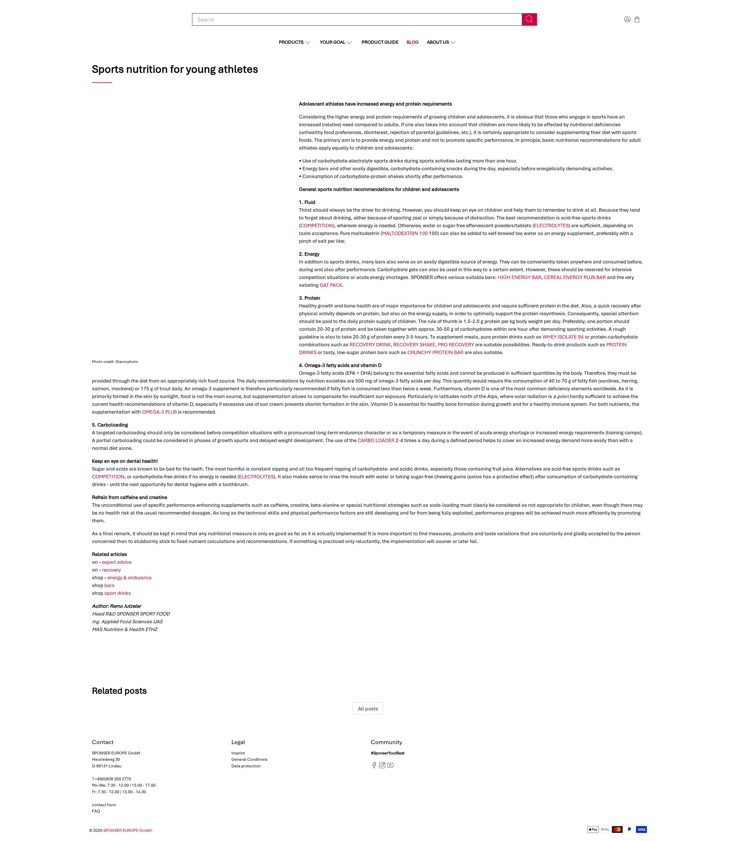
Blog (413, 42)
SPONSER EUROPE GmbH (127, 830)
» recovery (110, 570)
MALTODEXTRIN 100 (405, 233)
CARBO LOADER (376, 440)
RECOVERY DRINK (370, 344)
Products (291, 42)
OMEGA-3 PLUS (159, 412)
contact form (104, 804)
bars (109, 585)
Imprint (238, 753)
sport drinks (117, 593)
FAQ (96, 811)
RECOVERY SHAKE (414, 344)
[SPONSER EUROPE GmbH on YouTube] (390, 767)
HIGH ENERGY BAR (519, 277)
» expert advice (115, 562)
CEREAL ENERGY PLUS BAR (575, 277)
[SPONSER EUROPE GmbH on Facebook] (374, 767)
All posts (368, 708)
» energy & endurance (128, 577)
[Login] (627, 19)
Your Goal (332, 42)
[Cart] (637, 19)
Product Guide (380, 42)
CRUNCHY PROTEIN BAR (435, 352)
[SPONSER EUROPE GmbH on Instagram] (382, 767)
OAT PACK (331, 285)
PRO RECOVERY (456, 344)
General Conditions (249, 759)
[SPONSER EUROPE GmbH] (121, 19)
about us (438, 42)
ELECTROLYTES (551, 225)
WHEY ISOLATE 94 (563, 337)
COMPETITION (316, 225)
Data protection (245, 766)
